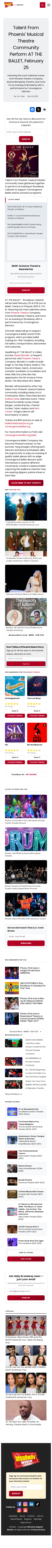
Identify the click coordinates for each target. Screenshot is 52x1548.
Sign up (26, 1297)
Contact (31, 1516)
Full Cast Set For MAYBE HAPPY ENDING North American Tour (26, 1368)
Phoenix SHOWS (12, 1102)
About (22, 1516)
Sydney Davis (12, 398)
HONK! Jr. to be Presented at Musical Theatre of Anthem (23, 217)
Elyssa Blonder (22, 355)
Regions (28, 1519)
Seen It (15, 711)
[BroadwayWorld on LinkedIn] (31, 1504)
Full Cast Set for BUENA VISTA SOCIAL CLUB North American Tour (25, 1396)
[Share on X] (38, 109)
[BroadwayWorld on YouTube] (25, 1510)
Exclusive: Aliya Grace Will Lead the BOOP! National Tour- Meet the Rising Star (24, 1340)
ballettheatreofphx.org (17, 423)
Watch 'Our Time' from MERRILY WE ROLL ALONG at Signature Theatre (36, 1084)
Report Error (26, 1522)
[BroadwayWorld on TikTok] (37, 1504)
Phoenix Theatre (20, 312)
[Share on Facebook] (32, 109)
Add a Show (26, 1259)
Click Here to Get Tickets (26, 483)
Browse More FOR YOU (24, 1031)
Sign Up (26, 139)
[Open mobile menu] (48, 5)
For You (17, 490)
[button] (42, 5)
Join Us (40, 1516)
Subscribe (26, 943)
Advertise (13, 1516)
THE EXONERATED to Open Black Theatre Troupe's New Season (25, 234)
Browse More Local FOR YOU (26, 635)
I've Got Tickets (15, 715)
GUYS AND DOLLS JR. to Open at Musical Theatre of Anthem (24, 208)
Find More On (24, 774)
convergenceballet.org (17, 426)
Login (35, 5)
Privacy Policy (38, 1529)
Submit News (16, 1519)
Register (27, 5)
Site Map (38, 1519)
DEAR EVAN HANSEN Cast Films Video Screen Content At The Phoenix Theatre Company (36, 1047)
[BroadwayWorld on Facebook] (19, 1504)
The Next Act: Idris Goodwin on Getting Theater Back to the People (23, 1423)
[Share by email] (44, 109)
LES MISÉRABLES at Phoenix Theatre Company (33, 1061)
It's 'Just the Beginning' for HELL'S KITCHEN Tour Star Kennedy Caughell (36, 1073)
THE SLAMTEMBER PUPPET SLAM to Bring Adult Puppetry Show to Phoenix (24, 225)
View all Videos (12, 1094)
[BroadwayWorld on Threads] (19, 1510)
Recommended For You (16, 960)
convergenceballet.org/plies (20, 435)
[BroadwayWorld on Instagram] (25, 1504)
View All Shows (26, 1252)
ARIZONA (20, 5)
